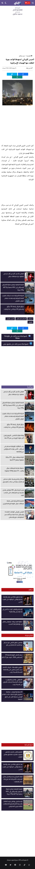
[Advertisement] (17, 35)
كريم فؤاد (28, 68)
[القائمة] (33, 3)
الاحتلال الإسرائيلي (21, 319)
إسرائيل (30, 319)
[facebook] (23, 74)
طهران (30, 322)
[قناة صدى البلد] (17, 3)
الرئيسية (28, 56)
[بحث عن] (2, 3)
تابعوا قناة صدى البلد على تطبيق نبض (16, 344)
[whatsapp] (17, 77)
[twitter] (12, 74)
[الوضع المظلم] (6, 3)
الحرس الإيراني (10, 319)
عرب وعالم (22, 56)
